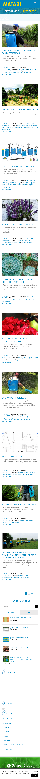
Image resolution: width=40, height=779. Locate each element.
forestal (32, 472)
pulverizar (18, 300)
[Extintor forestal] (20, 441)
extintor (26, 472)
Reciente (11, 612)
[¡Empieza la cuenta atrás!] (6, 638)
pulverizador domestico (23, 359)
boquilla (20, 472)
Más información (7, 74)
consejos (4, 184)
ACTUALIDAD (31, 180)
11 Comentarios (14, 522)
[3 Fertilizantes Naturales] (6, 647)
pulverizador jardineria (26, 186)
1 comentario (25, 577)
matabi (20, 71)
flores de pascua (28, 357)
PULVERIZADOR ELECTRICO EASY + (19, 504)
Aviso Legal (32, 776)
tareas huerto (26, 300)
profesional (33, 71)
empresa (21, 576)
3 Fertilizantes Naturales (19, 647)
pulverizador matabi (8, 300)
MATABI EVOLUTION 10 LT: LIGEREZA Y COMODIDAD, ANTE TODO (22, 659)
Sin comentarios (26, 73)
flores (19, 126)
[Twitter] (14, 601)
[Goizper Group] (19, 765)
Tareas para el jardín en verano (20, 109)
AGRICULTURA (22, 69)
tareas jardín (16, 242)
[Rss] (29, 601)
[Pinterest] (23, 601)
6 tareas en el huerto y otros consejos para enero (18, 280)
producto (26, 71)
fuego (3, 474)
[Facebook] (11, 601)
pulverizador (15, 73)
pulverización (6, 73)
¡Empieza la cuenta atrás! (19, 638)
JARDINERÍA (5, 126)
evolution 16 (32, 69)
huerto (15, 71)
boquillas (21, 416)
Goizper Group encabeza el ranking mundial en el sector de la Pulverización (19, 555)
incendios (9, 474)
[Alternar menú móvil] (35, 3)
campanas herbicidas (22, 418)
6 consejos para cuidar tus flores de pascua (17, 340)
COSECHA (6, 727)
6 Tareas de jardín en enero (17, 224)
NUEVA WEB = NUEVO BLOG (20, 618)
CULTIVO (30, 239)
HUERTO (4, 298)
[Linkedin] (20, 601)
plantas (8, 127)
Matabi (6, 67)
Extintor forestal (12, 456)
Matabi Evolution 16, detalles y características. (20, 52)
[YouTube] (17, 601)
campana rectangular (8, 418)
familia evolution (7, 71)
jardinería (29, 126)
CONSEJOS (30, 124)
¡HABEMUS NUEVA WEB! (19, 628)
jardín (23, 126)
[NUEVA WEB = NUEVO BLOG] (6, 618)
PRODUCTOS (6, 69)
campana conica (30, 416)
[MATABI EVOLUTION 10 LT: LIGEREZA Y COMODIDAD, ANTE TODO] (6, 657)
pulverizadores (6, 242)
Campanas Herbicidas (14, 397)
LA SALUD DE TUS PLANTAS (13, 745)
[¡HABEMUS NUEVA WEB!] (6, 628)
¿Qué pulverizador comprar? (18, 166)
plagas (4, 127)
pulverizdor (5, 361)
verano (31, 127)
